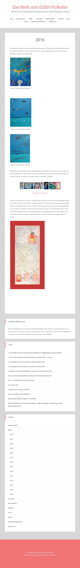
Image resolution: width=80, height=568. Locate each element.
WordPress (53, 555)
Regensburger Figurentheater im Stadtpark (22, 399)
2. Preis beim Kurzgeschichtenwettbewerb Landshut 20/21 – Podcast (30, 357)
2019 (11, 448)
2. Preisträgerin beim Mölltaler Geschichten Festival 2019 (26, 366)
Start (11, 19)
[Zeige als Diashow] (40, 193)
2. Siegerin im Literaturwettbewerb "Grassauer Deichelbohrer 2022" (30, 371)
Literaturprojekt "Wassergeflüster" (19, 394)
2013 (11, 476)
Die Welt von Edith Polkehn (40, 7)
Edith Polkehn (50, 19)
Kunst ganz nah (13, 385)
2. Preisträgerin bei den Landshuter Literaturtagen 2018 (26, 362)
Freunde (60, 19)
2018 (11, 453)
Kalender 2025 (20, 19)
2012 (11, 480)
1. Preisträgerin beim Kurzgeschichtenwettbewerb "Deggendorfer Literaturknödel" (35, 353)
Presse (26, 21)
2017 (11, 457)
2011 (11, 485)
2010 (11, 490)
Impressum (52, 21)
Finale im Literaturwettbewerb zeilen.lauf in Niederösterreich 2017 (30, 376)
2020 (11, 444)
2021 (11, 439)
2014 (11, 471)
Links (68, 19)
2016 (11, 462)
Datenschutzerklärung (38, 21)
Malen (31, 19)
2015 (11, 467)
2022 (11, 434)
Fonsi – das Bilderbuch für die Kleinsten (21, 380)
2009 (11, 494)
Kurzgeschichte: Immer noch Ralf (19, 389)
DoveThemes (38, 555)
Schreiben (39, 19)
